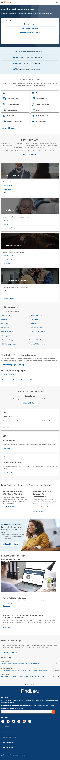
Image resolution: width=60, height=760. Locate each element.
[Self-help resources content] (57, 737)
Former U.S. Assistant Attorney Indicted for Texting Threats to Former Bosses (24, 670)
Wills (6, 290)
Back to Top (31, 684)
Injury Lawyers (12, 175)
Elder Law (5, 327)
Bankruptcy (6, 315)
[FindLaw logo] (9, 2)
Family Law (10, 210)
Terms (2, 755)
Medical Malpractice (9, 344)
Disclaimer (15, 755)
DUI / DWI (7, 263)
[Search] (57, 2)
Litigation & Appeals (9, 340)
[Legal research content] (57, 742)
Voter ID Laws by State (9, 374)
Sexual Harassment (37, 327)
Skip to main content (30, 2)
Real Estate (34, 319)
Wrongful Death (36, 340)
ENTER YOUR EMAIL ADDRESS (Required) (12, 708)
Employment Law (8, 332)
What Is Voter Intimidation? (10, 377)
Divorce (6, 224)
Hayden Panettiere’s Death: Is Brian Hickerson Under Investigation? (21, 664)
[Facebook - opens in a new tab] (2, 721)
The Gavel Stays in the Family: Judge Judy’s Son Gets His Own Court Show (22, 676)
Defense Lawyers (13, 245)
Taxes (32, 336)
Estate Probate (9, 298)
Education (5, 323)
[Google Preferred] (29, 721)
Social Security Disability (39, 332)
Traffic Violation (9, 259)
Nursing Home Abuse (38, 315)
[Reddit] (24, 721)
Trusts (6, 294)
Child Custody (9, 220)
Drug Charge (8, 255)
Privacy (8, 755)
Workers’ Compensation (12, 193)
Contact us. (11, 702)
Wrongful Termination (38, 344)
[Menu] (2, 2)
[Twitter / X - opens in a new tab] (13, 721)
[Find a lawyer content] (57, 732)
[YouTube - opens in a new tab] (8, 721)
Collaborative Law (10, 228)
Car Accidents (8, 185)
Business (5, 319)
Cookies (23, 755)
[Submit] (53, 712)
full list (7, 312)
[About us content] (57, 727)
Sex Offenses (35, 323)
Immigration (6, 336)
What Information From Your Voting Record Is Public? (18, 380)
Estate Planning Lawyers (16, 280)
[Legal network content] (57, 747)
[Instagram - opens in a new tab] (18, 721)
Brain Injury (8, 189)
